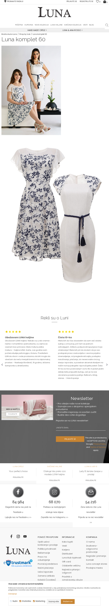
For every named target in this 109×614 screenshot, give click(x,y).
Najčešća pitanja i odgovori (71, 571)
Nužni (15, 601)
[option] (36, 30)
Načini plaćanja (46, 567)
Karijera (66, 549)
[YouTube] (25, 536)
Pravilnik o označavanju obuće (72, 578)
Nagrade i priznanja (96, 556)
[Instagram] (18, 536)
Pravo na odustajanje (44, 558)
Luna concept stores (96, 564)
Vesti (64, 545)
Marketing (40, 601)
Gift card (66, 561)
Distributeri (67, 553)
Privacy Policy (99, 444)
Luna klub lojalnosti (71, 557)
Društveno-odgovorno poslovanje (92, 548)
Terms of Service (98, 447)
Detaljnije (12, 593)
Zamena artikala (46, 575)
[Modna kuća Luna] (18, 550)
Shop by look (24, 34)
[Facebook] (11, 536)
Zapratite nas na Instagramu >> (54, 517)
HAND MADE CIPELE (37, 30)
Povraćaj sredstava (48, 564)
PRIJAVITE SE (70, 439)
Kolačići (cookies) (47, 579)
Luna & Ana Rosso (72, 30)
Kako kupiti (67, 541)
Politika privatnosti (47, 548)
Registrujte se (86, 1)
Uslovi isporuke (45, 571)
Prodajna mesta (94, 567)
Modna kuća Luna (9, 34)
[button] (107, 25)
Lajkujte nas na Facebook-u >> (18, 517)
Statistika (26, 601)
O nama (90, 541)
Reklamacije (44, 552)
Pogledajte (18, 477)
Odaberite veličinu (71, 565)
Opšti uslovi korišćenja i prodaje (48, 543)
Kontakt (90, 560)
